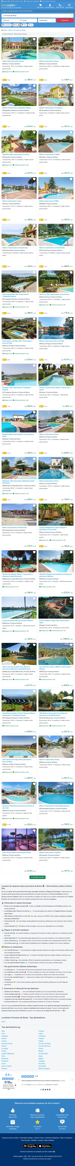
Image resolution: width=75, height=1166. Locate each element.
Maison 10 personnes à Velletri (49, 154)
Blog (61, 1138)
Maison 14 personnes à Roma (49, 759)
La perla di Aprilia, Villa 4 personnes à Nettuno (17, 620)
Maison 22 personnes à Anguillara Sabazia (16, 108)
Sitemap (33, 1140)
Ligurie (41, 1033)
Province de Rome (44, 1046)
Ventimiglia (42, 1066)
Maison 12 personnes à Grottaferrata (52, 248)
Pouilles (4, 1041)
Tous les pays (25, 1140)
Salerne (3, 1046)
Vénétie (3, 1038)
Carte (25, 25)
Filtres (16, 25)
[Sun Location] (8, 5)
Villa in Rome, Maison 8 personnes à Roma (16, 852)
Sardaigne (4, 1036)
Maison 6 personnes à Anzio (12, 201)
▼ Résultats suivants (37, 877)
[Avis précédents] (18, 1080)
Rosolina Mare (43, 1053)
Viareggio (42, 1061)
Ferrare (41, 1048)
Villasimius (5, 1061)
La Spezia (4, 1048)
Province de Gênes (45, 1043)
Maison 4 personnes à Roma (48, 434)
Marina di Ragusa (44, 1068)
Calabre (41, 1041)
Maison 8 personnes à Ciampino (50, 852)
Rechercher (65, 20)
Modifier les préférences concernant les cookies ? (37, 1159)
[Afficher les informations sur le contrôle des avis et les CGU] (15, 1085)
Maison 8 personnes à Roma (48, 61)
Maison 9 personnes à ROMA (49, 201)
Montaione (4, 1058)
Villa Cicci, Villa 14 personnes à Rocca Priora (54, 294)
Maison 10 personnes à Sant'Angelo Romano (54, 806)
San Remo (42, 1063)
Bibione (41, 1051)
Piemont (41, 1038)
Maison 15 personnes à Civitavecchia (15, 248)
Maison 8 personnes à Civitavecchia (14, 527)
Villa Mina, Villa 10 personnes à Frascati (15, 154)
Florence (4, 1068)
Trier (31, 25)
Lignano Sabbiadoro (7, 1053)
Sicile (3, 1033)
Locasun (40, 1140)
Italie (3, 1031)
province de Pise (6, 1043)
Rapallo (41, 1058)
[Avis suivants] (72, 1080)
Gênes (41, 1056)
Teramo (3, 1051)
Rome (3, 1021)
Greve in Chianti (6, 1066)
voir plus (62, 1080)
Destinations (7, 25)
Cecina (3, 1063)
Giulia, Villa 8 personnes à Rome (13, 61)
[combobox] (37, 16)
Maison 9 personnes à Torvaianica (50, 108)
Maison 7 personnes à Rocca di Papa (51, 341)
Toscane (41, 1031)
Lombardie (42, 1036)
